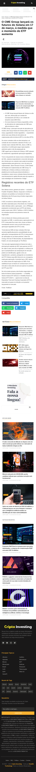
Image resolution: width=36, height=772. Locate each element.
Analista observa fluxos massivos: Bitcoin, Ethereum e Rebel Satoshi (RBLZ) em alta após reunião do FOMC (25, 363)
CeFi (18, 44)
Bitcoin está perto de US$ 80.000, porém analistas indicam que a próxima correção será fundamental (17, 476)
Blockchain (14, 44)
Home (3, 16)
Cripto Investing (17, 764)
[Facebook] (3, 642)
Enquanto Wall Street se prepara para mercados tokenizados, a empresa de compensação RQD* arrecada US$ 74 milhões (26, 330)
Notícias (28, 44)
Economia (22, 44)
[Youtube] (7, 642)
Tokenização (7, 534)
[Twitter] (14, 642)
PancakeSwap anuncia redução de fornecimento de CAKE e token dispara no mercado (24, 93)
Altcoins (7, 16)
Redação (20, 352)
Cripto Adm (21, 336)
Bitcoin (6, 462)
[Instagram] (10, 642)
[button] (4, 3)
